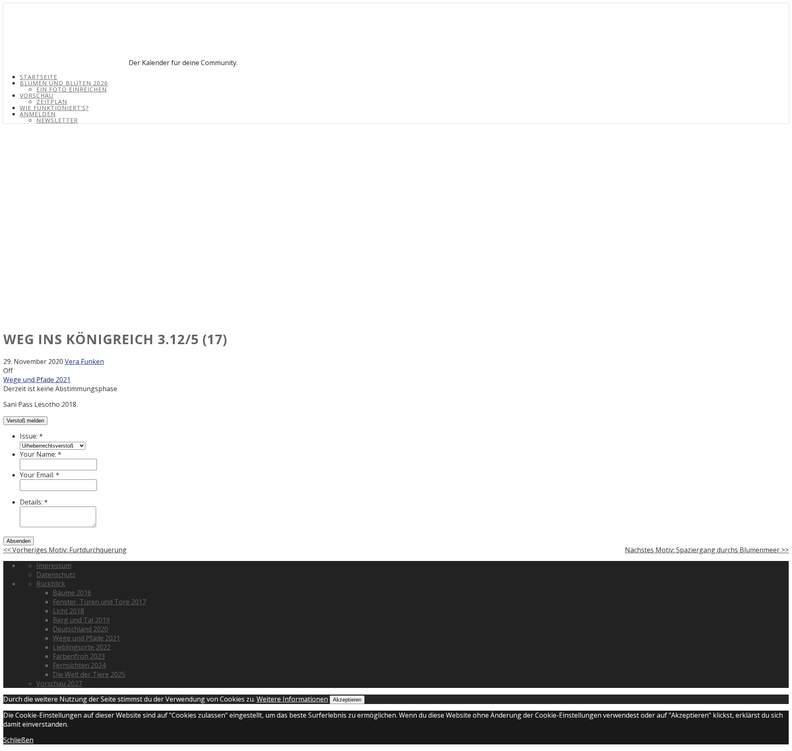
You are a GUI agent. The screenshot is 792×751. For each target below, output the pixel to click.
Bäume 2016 (72, 592)
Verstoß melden (25, 421)
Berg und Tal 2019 (81, 619)
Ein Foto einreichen (71, 89)
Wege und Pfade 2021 (37, 379)
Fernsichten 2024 (79, 665)
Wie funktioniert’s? (54, 108)
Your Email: (39, 474)
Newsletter (57, 120)
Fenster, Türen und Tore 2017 (99, 601)
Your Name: (40, 454)
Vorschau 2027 (59, 683)
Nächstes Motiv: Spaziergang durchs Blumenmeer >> (707, 549)
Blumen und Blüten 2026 (64, 83)
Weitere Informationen (292, 699)
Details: (34, 502)
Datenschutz (55, 574)
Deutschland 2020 (80, 629)
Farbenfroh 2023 (79, 656)
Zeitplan (51, 102)
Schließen (18, 739)
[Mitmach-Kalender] (65, 62)
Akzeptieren (347, 700)
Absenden (19, 541)
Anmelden (38, 114)
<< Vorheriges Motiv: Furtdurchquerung (65, 549)
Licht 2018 (68, 610)
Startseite (38, 77)
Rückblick (50, 583)
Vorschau (37, 95)
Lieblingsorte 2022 (82, 647)
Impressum (53, 565)
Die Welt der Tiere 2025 (89, 674)
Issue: (31, 436)
